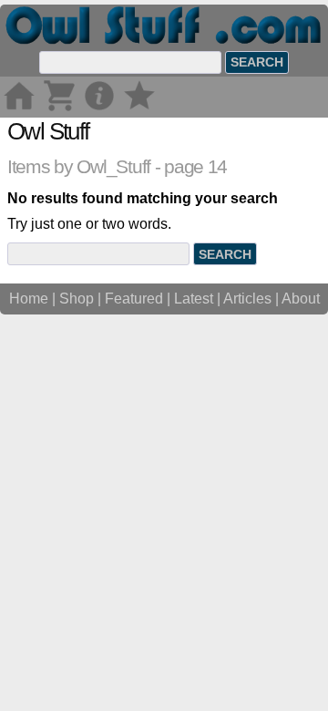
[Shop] (59, 109)
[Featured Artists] (139, 109)
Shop (76, 298)
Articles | (252, 298)
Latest (193, 298)
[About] (99, 109)
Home (28, 298)
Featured (134, 298)
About (301, 298)
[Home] (19, 109)
